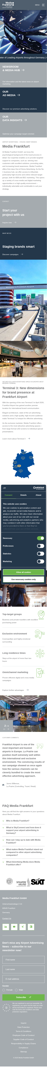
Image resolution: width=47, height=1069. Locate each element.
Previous (5, 729)
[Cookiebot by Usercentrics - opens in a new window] (33, 488)
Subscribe (21, 997)
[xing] (22, 927)
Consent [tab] (8, 495)
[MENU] (43, 5)
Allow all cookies (23, 572)
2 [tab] (23, 48)
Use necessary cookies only (23, 579)
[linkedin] (5, 927)
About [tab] (38, 495)
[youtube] (14, 927)
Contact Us (6, 918)
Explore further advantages (13, 690)
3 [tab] (26, 48)
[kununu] (31, 927)
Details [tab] (23, 495)
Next (8, 729)
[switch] (40, 546)
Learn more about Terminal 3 (13, 439)
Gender (5, 986)
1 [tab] (19, 48)
